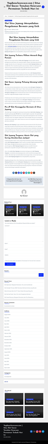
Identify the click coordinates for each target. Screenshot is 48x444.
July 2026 (6, 317)
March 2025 (7, 367)
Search (6, 270)
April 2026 (6, 327)
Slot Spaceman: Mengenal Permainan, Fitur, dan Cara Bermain (18, 284)
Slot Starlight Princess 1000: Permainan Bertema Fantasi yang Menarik (20, 288)
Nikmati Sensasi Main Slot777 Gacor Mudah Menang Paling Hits (18, 291)
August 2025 (7, 352)
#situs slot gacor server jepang (33, 31)
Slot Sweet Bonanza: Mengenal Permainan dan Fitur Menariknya (18, 297)
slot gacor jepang (12, 46)
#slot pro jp (16, 33)
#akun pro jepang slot (10, 31)
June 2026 (6, 320)
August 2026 (7, 314)
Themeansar (33, 442)
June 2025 (6, 358)
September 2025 (8, 349)
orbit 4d (6, 381)
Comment (7, 225)
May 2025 (6, 361)
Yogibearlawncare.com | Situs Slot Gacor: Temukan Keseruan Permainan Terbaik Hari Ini (23, 6)
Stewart (10, 29)
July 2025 (6, 355)
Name (6, 243)
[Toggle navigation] (4, 7)
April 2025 (6, 364)
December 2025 (8, 339)
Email (6, 249)
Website (6, 255)
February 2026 (7, 333)
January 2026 (7, 336)
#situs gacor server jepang (21, 31)
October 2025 (7, 345)
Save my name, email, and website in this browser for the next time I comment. (23, 260)
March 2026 (7, 330)
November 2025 (8, 342)
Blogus (27, 442)
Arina (9, 211)
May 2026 (6, 324)
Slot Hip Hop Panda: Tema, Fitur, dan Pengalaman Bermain (17, 294)
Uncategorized (8, 20)
